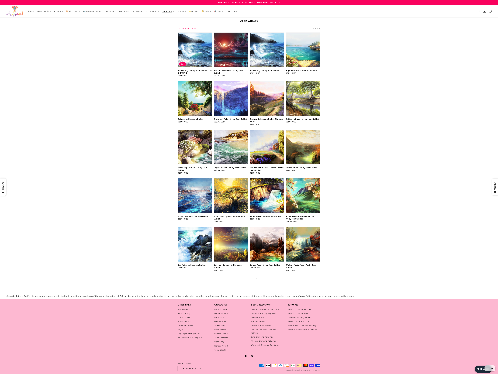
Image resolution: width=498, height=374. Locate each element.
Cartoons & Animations (262, 325)
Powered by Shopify (313, 370)
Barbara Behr (220, 309)
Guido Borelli (220, 321)
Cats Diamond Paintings (262, 337)
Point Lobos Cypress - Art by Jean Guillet (229, 217)
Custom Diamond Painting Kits (265, 309)
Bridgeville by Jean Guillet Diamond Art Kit (266, 120)
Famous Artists (258, 321)
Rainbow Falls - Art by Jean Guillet (265, 216)
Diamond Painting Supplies (263, 313)
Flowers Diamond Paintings (263, 341)
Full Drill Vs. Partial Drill (298, 321)
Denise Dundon (221, 313)
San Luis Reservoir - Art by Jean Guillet (228, 72)
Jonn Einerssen (221, 338)
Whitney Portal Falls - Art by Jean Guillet (301, 266)
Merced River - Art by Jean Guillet (301, 168)
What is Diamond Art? (298, 313)
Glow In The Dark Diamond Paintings (263, 331)
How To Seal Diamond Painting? (302, 325)
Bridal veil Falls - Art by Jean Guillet (230, 119)
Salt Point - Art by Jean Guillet (191, 265)
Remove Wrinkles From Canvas (302, 329)
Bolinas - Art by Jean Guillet (190, 119)
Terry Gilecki (220, 350)
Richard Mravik (221, 346)
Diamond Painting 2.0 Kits (300, 317)
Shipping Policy (185, 309)
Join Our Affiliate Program (190, 338)
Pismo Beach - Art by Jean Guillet (193, 216)
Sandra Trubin (221, 333)
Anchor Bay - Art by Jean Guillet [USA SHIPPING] (195, 72)
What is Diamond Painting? (300, 309)
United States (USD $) (189, 368)
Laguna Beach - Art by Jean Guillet (230, 168)
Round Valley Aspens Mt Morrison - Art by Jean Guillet (302, 217)
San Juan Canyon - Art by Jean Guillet (228, 266)
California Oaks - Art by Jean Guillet (302, 119)
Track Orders (184, 317)
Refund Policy (184, 313)
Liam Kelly (219, 342)
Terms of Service (185, 325)
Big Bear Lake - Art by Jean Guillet (301, 71)
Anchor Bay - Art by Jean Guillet (264, 71)
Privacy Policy (184, 321)
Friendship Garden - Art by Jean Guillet (192, 169)
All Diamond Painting (299, 370)
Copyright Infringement (188, 333)
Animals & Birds (258, 317)
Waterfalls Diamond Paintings (265, 345)
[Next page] (256, 278)
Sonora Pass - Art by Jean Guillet (265, 265)
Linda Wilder (220, 329)
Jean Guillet (219, 325)
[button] (479, 11)
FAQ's (180, 329)
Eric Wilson (219, 317)
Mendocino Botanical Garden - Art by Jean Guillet (267, 169)
